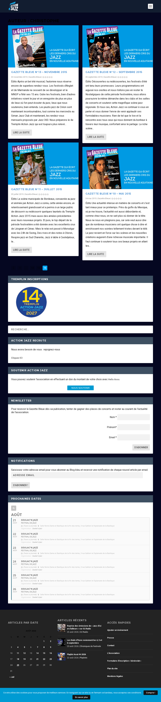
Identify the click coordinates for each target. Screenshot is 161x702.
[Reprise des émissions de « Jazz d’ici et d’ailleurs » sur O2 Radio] (61, 628)
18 (18, 659)
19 (24, 659)
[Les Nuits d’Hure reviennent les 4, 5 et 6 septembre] (61, 642)
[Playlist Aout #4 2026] (61, 656)
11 (18, 653)
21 (37, 659)
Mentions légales (115, 676)
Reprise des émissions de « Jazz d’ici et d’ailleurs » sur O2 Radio (84, 627)
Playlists (83, 658)
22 (44, 659)
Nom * (113, 417)
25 (18, 665)
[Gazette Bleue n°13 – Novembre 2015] (43, 46)
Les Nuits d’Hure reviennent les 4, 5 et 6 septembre (84, 641)
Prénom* (112, 427)
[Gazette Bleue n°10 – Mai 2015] (117, 168)
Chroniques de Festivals (90, 646)
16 (51, 653)
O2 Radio (84, 632)
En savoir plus (81, 697)
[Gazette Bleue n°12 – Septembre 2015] (117, 46)
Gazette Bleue (35, 77)
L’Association (113, 653)
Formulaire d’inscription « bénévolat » (124, 661)
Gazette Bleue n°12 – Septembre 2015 (114, 72)
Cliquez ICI (16, 358)
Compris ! (150, 692)
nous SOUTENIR (80, 388)
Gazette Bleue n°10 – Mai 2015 (108, 193)
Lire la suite (21, 132)
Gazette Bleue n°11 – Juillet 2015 (36, 189)
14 (32, 267)
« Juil (12, 677)
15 (38, 267)
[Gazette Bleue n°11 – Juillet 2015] (43, 163)
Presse (110, 638)
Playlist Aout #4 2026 (76, 654)
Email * (113, 437)
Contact (110, 645)
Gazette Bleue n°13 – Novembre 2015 (39, 72)
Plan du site (112, 668)
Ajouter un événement (117, 630)
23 (51, 659)
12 (24, 653)
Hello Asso (113, 379)
